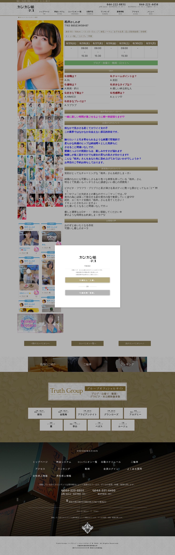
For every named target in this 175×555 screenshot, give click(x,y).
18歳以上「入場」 (87, 280)
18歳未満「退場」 (87, 293)
